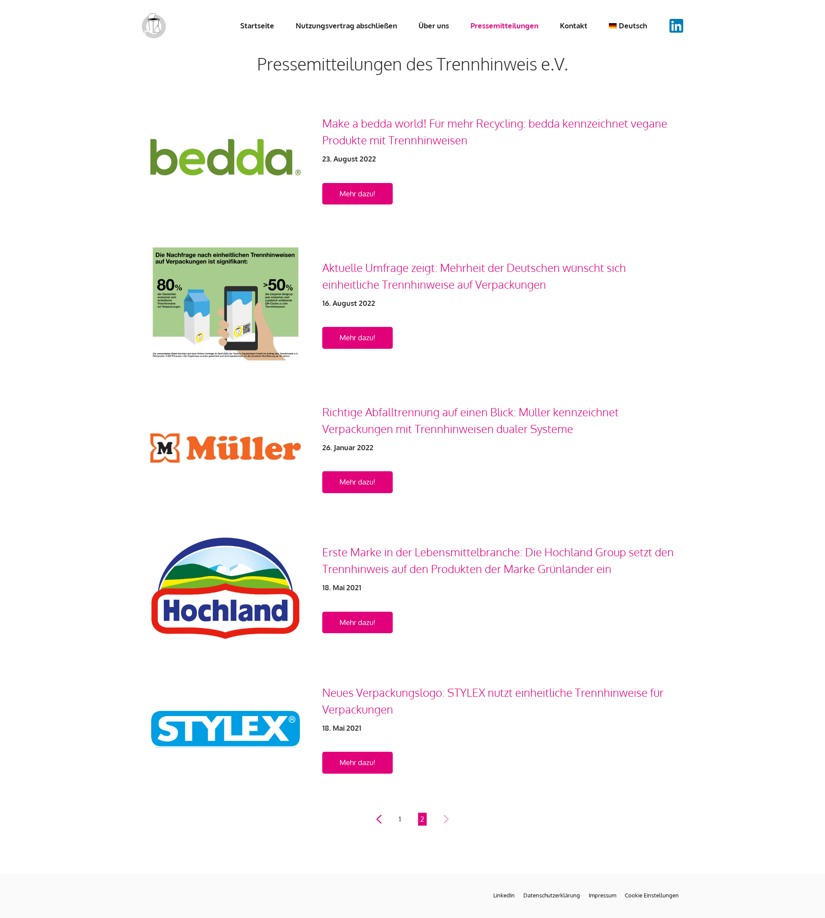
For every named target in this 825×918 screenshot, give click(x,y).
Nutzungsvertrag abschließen (346, 25)
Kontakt (573, 25)
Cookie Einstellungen (652, 895)
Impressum (602, 895)
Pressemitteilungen (504, 25)
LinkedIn (504, 895)
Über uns (434, 25)
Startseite (257, 25)
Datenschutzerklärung (551, 895)
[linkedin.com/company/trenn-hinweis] (676, 26)
